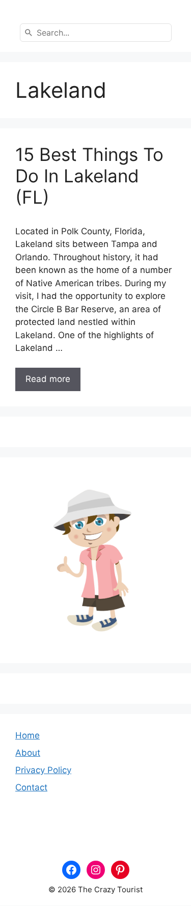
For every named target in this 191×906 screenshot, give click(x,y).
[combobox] (96, 32)
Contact (31, 787)
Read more (47, 379)
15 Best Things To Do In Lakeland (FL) (89, 176)
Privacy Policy (43, 770)
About (27, 753)
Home (27, 735)
